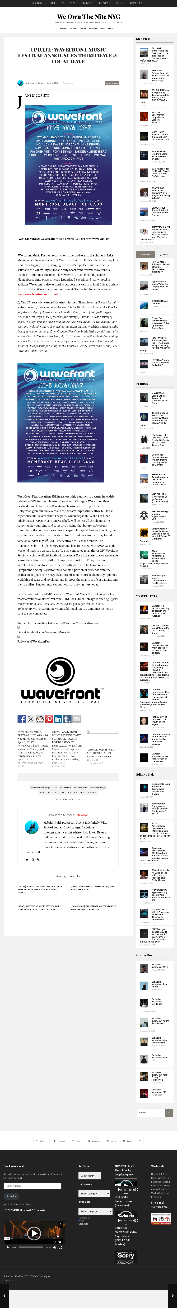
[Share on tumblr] (67, 719)
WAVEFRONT (65, 787)
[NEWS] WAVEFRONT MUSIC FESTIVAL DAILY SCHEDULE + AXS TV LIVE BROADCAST (39, 908)
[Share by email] (76, 719)
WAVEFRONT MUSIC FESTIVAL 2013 (82, 793)
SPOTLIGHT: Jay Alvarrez (160, 302)
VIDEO (120, 3)
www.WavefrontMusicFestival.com (39, 599)
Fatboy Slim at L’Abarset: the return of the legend (159, 720)
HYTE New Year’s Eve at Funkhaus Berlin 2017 (160, 363)
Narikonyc (39, 83)
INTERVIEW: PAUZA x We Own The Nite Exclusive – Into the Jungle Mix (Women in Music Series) (155, 233)
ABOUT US (136, 3)
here (72, 555)
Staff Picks (143, 39)
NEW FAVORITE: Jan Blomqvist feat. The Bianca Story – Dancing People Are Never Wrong (155, 344)
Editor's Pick (145, 774)
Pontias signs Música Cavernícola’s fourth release (159, 579)
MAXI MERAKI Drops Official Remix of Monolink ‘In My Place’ (159, 398)
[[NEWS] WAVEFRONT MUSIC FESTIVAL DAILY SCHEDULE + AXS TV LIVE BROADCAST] (69, 749)
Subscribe (11, 1196)
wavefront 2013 (80, 787)
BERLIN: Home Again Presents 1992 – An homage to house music (160, 479)
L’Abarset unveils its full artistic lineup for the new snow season (161, 739)
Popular (146, 255)
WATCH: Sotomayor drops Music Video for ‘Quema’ (158, 117)
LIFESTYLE (104, 3)
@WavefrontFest (40, 641)
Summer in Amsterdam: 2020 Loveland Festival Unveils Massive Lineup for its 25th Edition (154, 854)
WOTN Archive (112, 83)
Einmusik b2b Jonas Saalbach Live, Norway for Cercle (160, 211)
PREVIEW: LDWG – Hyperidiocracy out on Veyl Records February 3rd (161, 894)
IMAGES (87, 3)
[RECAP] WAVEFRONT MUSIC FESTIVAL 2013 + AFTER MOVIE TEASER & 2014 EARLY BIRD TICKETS (40, 889)
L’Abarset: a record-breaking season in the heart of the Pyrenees (160, 610)
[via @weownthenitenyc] (31, 719)
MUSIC (73, 3)
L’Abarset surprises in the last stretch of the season (160, 757)
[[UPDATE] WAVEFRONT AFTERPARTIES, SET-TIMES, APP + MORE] (102, 739)
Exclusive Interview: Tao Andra (159, 984)
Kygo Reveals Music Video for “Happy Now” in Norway (160, 285)
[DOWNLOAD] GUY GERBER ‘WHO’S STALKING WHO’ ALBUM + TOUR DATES (93, 908)
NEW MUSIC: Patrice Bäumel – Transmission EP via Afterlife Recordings (161, 75)
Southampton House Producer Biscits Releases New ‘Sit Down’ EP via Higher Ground (155, 535)
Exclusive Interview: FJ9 (159, 1091)
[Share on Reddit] (40, 719)
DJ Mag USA (24, 302)
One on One (144, 955)
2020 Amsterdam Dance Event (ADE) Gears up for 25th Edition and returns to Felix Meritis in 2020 (155, 831)
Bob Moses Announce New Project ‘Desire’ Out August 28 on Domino (160, 459)
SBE (55, 787)
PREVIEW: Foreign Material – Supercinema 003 (160, 515)
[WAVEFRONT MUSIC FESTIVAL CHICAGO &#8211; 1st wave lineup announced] (34, 749)
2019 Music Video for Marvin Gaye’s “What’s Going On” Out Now (161, 172)
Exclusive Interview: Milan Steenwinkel (160, 1040)
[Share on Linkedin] (58, 719)
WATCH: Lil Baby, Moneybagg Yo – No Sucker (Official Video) (160, 498)
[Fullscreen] (60, 1247)
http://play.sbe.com (93, 560)
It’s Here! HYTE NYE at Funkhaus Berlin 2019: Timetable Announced (160, 914)
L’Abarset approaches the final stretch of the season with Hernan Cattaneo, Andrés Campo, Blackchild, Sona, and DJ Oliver (154, 698)
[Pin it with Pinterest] (49, 719)
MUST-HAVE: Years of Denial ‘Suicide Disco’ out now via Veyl (160, 136)
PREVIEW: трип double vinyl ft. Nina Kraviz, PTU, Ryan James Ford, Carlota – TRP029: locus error (154, 935)
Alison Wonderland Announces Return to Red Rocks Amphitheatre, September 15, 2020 (154, 558)
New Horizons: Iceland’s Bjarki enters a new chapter (159, 155)
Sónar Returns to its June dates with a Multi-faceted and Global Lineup (161, 875)
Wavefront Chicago (97, 787)
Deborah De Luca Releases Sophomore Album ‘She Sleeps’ (161, 788)
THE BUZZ (57, 3)
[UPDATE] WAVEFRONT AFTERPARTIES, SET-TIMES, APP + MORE (101, 753)
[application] (34, 1233)
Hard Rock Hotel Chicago (78, 599)
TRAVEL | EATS (146, 596)
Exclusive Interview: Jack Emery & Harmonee (159, 1076)
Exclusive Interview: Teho (160, 1056)
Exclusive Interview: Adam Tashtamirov (160, 1021)
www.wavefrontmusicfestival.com (40, 294)
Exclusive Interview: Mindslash (157, 1002)
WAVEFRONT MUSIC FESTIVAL (52, 793)
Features (142, 384)
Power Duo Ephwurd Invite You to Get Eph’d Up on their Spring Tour (161, 323)
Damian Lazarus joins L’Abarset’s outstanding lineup (160, 629)
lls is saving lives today (83, 584)
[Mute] (54, 1247)
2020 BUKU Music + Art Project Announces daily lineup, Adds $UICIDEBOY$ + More (154, 96)
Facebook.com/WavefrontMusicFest (49, 632)
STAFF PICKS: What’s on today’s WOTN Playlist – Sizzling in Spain (161, 193)
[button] (34, 1233)
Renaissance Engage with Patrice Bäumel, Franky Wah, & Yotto (160, 808)
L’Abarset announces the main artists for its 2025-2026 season (160, 647)
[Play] (8, 1247)
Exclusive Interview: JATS (160, 965)
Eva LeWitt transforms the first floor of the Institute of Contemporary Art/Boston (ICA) (154, 54)
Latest (164, 255)
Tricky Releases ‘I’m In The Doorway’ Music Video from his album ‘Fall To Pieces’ (154, 419)
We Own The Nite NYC (88, 16)
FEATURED (39, 3)
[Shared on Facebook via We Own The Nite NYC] (21, 719)
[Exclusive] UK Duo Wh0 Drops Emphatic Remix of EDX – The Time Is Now (160, 440)
